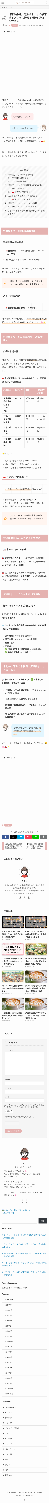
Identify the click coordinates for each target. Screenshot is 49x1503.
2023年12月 (9, 1389)
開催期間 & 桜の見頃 (20, 178)
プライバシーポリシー (24, 1492)
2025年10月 (9, 1300)
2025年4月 (9, 1321)
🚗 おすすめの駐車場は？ (22, 192)
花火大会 (8, 1475)
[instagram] (28, 897)
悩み (6, 1470)
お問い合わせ (11, 1492)
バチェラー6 (9, 1449)
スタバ (7, 1433)
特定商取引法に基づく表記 (24, 1496)
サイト (7, 1097)
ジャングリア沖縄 (12, 1428)
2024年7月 (9, 1357)
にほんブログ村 (8, 1213)
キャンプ (8, 1423)
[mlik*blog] (24, 2)
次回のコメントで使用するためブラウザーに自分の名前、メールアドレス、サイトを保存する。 (25, 1106)
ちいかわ (8, 1439)
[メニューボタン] (2, 2)
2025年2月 (9, 1331)
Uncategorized (10, 1407)
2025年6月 (9, 1310)
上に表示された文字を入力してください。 (20, 1117)
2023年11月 (9, 1394)
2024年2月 (9, 1378)
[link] (20, 897)
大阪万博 (8, 1454)
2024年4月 (9, 1368)
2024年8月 (9, 1352)
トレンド (8, 1444)
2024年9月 (9, 1347)
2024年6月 (9, 1362)
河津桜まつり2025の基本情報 (20, 174)
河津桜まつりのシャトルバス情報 (22, 203)
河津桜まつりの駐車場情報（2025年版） (25, 185)
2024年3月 (9, 1373)
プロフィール (37, 1492)
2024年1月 (9, 1383)
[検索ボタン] (46, 2)
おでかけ (8, 1418)
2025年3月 (9, 1326)
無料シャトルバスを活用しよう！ (25, 207)
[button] (5, 837)
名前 (7, 1079)
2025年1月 (9, 1336)
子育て (7, 1459)
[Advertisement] (24, 63)
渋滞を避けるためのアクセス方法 (22, 196)
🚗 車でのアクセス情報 (21, 199)
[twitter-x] (24, 897)
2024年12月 (9, 1342)
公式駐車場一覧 (18, 189)
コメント (9, 1050)
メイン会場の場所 (19, 181)
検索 (42, 1221)
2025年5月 (9, 1315)
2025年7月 (9, 1305)
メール (8, 1088)
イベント (14, 25)
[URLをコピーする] (43, 837)
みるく (24, 881)
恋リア (7, 1465)
